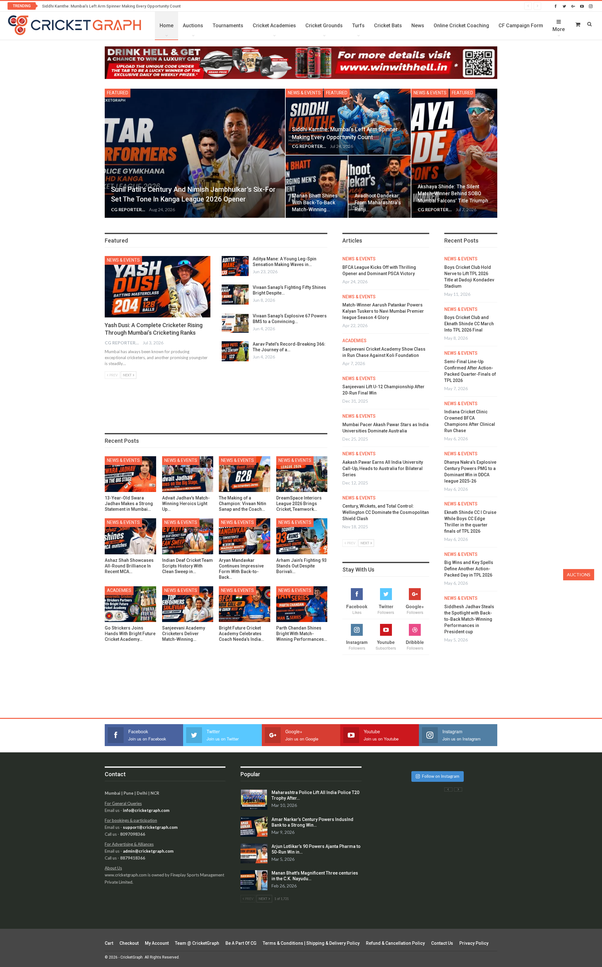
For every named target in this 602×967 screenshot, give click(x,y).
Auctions (193, 26)
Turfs (358, 26)
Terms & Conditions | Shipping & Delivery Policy (311, 943)
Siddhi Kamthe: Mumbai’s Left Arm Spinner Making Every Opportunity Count (111, 6)
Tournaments (228, 26)
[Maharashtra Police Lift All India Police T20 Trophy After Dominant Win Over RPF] (253, 800)
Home (166, 26)
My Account (157, 943)
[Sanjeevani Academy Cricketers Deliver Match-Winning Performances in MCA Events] (188, 604)
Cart (109, 943)
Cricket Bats (388, 26)
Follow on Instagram (440, 776)
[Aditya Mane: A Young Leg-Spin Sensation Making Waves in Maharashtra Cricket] (235, 266)
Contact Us (442, 943)
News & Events (304, 92)
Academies (119, 590)
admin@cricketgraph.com (148, 851)
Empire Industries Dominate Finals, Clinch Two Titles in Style (469, 581)
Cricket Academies (274, 26)
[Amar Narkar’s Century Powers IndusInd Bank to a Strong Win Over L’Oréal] (253, 827)
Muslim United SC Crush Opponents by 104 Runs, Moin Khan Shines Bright (470, 625)
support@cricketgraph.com (150, 827)
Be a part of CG (240, 943)
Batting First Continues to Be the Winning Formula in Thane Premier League (471, 330)
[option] (471, 521)
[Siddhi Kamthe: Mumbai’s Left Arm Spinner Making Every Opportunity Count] (348, 121)
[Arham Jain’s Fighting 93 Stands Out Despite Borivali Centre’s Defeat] (302, 536)
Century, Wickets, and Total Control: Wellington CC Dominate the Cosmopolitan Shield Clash (385, 512)
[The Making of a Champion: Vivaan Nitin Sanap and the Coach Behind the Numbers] (244, 474)
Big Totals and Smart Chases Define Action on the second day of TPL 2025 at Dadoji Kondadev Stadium (470, 380)
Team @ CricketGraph (197, 943)
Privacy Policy (473, 943)
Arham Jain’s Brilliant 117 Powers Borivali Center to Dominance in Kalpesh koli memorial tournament (471, 280)
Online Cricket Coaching (461, 26)
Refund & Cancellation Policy (395, 943)
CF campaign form (521, 26)
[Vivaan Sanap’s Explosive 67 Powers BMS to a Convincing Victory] (235, 323)
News (417, 26)
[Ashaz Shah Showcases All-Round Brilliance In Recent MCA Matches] (130, 536)
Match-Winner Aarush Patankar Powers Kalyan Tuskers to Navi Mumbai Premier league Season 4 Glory (383, 311)
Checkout (129, 943)
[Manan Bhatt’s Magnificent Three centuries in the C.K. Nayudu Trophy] (253, 880)
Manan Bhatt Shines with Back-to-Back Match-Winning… (315, 202)
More (558, 29)
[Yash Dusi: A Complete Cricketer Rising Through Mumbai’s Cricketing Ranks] (157, 286)
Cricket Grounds (324, 26)
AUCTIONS (578, 574)
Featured (117, 92)
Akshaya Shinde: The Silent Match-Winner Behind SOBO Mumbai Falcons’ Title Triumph (453, 193)
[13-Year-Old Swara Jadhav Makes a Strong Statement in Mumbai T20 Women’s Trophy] (130, 474)
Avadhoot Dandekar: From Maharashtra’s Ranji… (378, 202)
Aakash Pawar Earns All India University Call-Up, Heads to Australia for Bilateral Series (382, 468)
